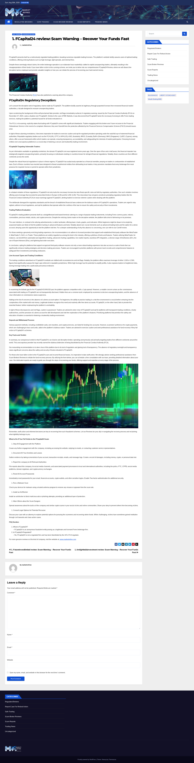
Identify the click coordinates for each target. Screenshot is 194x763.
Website (10, 660)
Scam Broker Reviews (63, 22)
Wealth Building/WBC (155, 99)
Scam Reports (83, 22)
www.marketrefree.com (67, 539)
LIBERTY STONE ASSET (168, 95)
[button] (187, 22)
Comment (11, 593)
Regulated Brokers (24, 22)
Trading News (101, 22)
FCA (34, 95)
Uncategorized (152, 80)
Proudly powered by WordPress (87, 759)
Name (9, 635)
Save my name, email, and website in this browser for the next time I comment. (37, 672)
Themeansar (112, 759)
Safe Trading (43, 22)
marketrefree (27, 45)
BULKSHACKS (152, 95)
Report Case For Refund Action (158, 54)
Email (9, 647)
